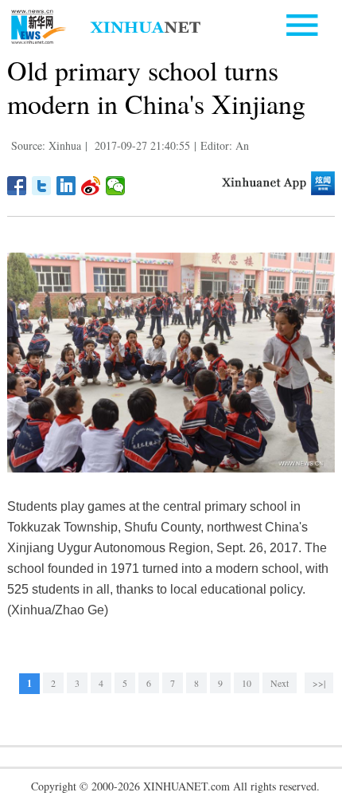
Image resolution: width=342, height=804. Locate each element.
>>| (319, 683)
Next (279, 683)
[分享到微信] (116, 185)
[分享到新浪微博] (91, 185)
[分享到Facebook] (17, 185)
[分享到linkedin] (66, 185)
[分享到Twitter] (42, 185)
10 (246, 683)
